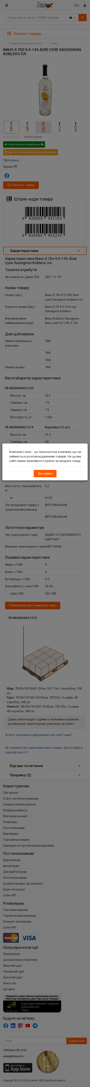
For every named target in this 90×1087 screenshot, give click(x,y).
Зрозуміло (45, 473)
